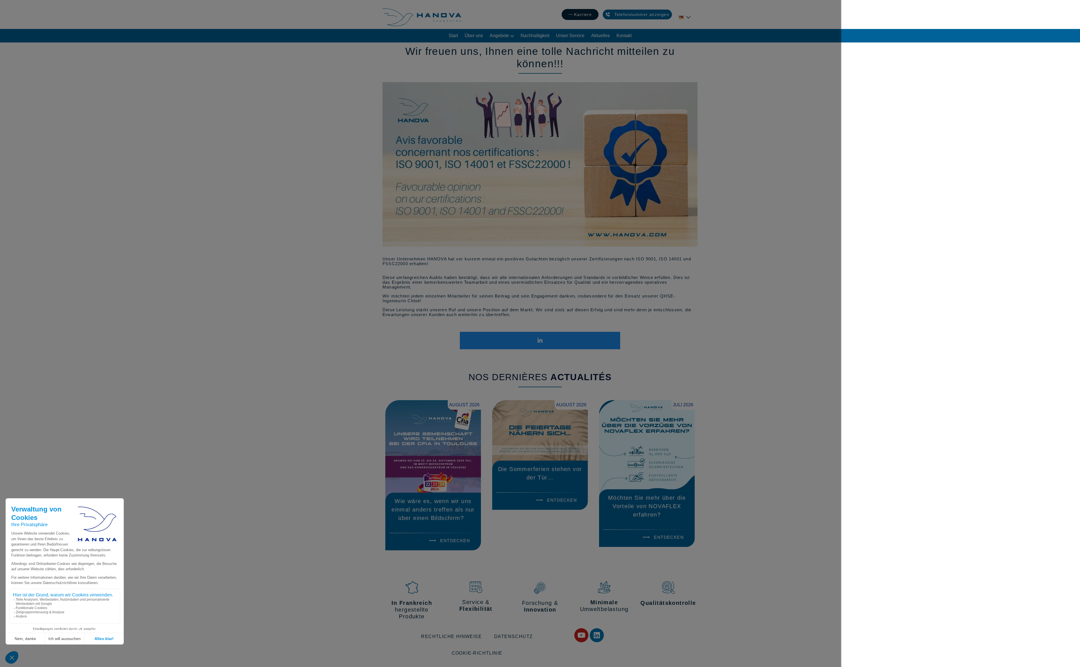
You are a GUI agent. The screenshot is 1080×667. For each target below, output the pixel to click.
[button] (637, 15)
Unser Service (570, 35)
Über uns (474, 35)
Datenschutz (513, 636)
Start (453, 35)
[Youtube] (581, 635)
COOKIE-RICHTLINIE (477, 653)
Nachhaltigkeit (535, 35)
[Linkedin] (597, 635)
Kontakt (624, 35)
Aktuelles (600, 35)
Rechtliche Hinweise (451, 636)
